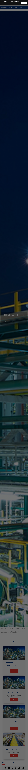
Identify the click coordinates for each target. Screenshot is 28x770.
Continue (24, 2)
